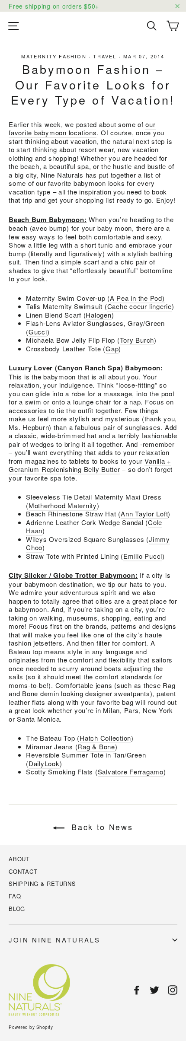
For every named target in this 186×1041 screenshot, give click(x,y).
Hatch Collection (105, 737)
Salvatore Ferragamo (131, 771)
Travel (104, 56)
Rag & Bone (96, 746)
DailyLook (44, 763)
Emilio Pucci (142, 555)
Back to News (100, 826)
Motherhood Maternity (63, 505)
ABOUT (19, 859)
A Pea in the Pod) (137, 297)
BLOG (17, 908)
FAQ (15, 896)
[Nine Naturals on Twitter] (154, 990)
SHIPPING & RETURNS (42, 883)
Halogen (98, 314)
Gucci (38, 331)
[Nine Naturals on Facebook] (136, 990)
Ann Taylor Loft (144, 513)
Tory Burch (137, 339)
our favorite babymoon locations (82, 128)
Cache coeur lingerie (139, 306)
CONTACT (23, 871)
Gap (112, 348)
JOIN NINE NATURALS (54, 939)
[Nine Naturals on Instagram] (172, 990)
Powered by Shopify (31, 1027)
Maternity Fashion (53, 56)
